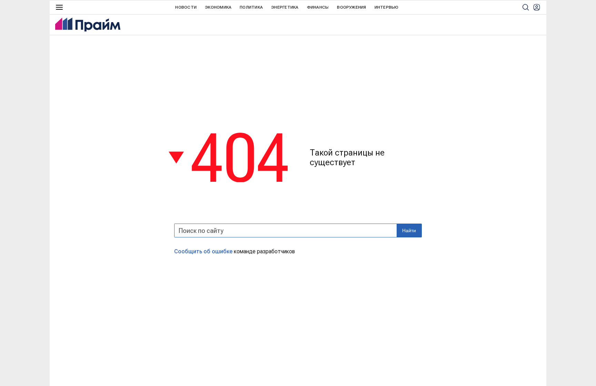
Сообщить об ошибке (203, 251)
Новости (186, 7)
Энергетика (284, 7)
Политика (251, 7)
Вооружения (351, 7)
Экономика (218, 7)
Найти (409, 230)
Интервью (387, 7)
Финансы (318, 7)
